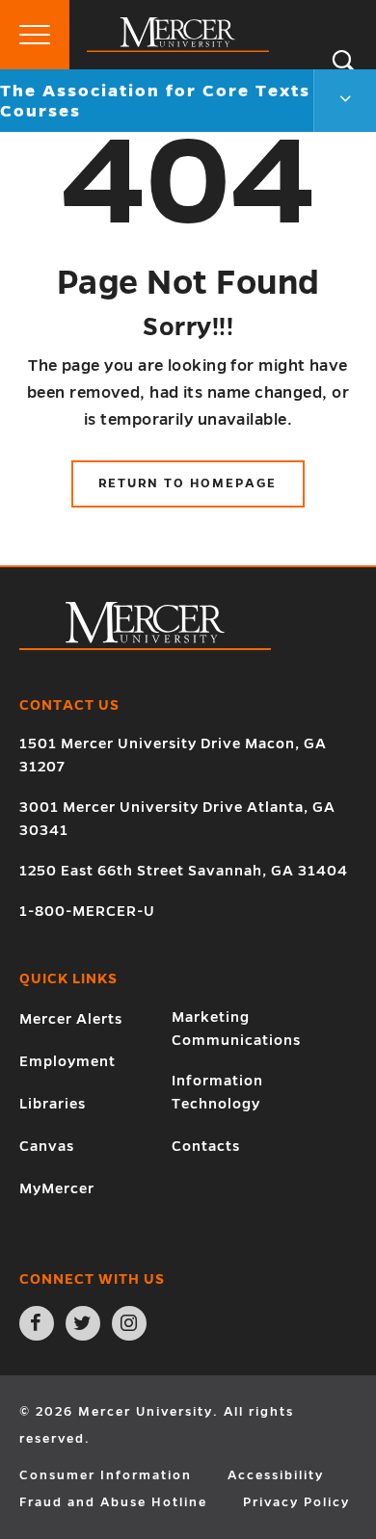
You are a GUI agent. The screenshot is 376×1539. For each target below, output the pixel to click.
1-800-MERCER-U (87, 911)
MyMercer (56, 1188)
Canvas (46, 1146)
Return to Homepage (187, 483)
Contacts (206, 1146)
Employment (67, 1061)
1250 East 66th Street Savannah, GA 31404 (183, 870)
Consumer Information (105, 1475)
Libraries (52, 1103)
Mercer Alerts (70, 1019)
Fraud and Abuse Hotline (113, 1502)
